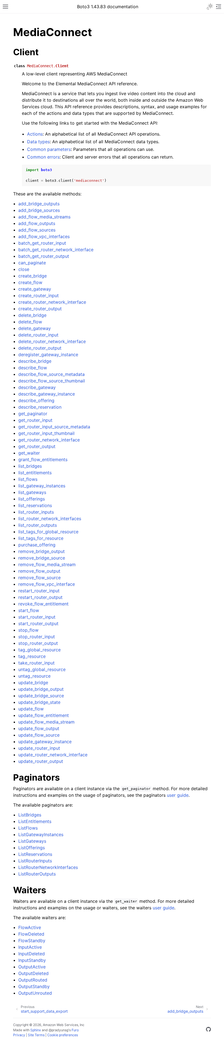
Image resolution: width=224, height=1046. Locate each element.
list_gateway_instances (41, 485)
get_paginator (32, 413)
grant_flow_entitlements (42, 459)
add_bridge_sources (39, 210)
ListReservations (35, 854)
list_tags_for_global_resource (48, 531)
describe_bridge (34, 361)
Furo (75, 1030)
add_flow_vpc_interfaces (44, 236)
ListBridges (29, 815)
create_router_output (40, 308)
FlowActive (29, 927)
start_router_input (36, 617)
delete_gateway (34, 328)
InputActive (30, 947)
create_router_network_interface (52, 302)
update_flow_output (38, 728)
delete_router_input (38, 335)
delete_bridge (32, 315)
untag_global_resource (42, 669)
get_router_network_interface (49, 440)
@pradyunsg (58, 1030)
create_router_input (38, 295)
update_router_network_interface (52, 754)
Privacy (19, 1035)
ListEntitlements (34, 821)
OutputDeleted (33, 973)
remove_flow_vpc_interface (46, 584)
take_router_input (36, 663)
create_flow (30, 282)
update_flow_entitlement (43, 715)
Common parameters (49, 149)
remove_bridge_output (41, 551)
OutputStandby (34, 986)
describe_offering (36, 400)
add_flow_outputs (36, 223)
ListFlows (28, 828)
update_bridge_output (41, 689)
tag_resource (32, 656)
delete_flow (30, 321)
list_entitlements (35, 472)
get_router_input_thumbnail (46, 433)
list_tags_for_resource (40, 538)
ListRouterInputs (35, 860)
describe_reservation (39, 407)
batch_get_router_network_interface (55, 249)
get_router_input (35, 420)
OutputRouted (32, 980)
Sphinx (35, 1030)
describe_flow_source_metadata (51, 374)
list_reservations (35, 505)
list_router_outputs (37, 525)
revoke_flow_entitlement (43, 603)
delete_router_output (39, 348)
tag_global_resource (39, 649)
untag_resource (34, 676)
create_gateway (34, 289)
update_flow (31, 708)
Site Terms (36, 1035)
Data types (38, 141)
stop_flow (28, 630)
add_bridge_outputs (39, 203)
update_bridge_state (39, 702)
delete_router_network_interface (52, 341)
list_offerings (31, 499)
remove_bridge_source (41, 558)
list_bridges (30, 466)
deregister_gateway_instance (48, 354)
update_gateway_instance (45, 741)
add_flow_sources (36, 230)
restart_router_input (39, 590)
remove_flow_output (39, 571)
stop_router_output (38, 643)
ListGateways (32, 841)
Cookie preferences (62, 1035)
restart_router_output (40, 597)
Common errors (43, 157)
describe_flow (32, 367)
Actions (35, 134)
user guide (177, 795)
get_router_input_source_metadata (54, 426)
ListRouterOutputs (37, 874)
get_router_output (36, 446)
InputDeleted (31, 953)
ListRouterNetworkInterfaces (48, 867)
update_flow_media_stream (46, 722)
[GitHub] (208, 1030)
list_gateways (32, 492)
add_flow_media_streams (44, 216)
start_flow (28, 610)
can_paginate (32, 262)
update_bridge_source (41, 695)
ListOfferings (31, 847)
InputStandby (32, 960)
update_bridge (33, 682)
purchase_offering (36, 544)
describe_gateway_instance (46, 394)
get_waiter (29, 453)
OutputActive (32, 966)
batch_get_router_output (43, 256)
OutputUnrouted (35, 993)
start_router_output (38, 623)
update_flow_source (39, 735)
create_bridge (32, 276)
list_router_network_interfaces (49, 518)
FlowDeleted (31, 934)
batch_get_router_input (42, 243)
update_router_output (40, 761)
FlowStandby (31, 940)
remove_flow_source (39, 577)
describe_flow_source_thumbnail (51, 380)
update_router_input (39, 748)
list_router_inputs (36, 512)
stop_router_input (36, 636)
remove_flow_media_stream (47, 564)
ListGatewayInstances (40, 834)
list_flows (27, 479)
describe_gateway (37, 387)
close (23, 269)
